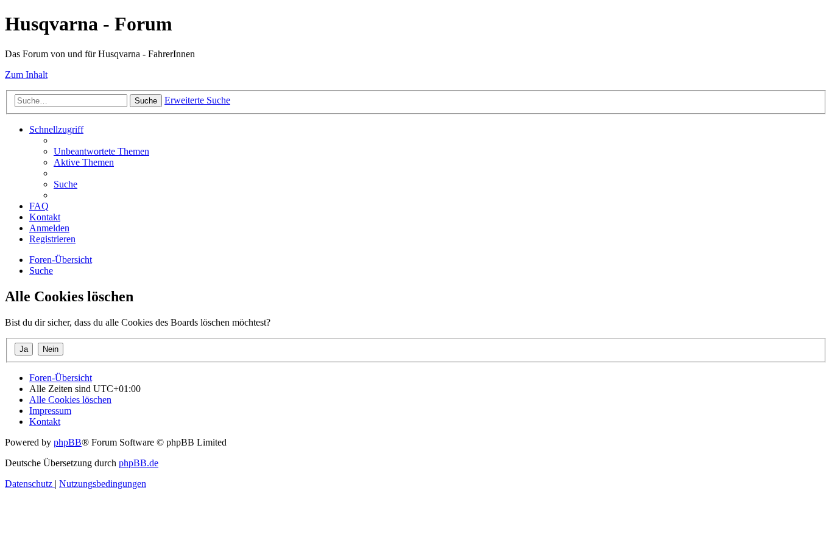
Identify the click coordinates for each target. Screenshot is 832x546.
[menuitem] (101, 151)
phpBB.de (138, 463)
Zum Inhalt (26, 74)
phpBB (68, 442)
